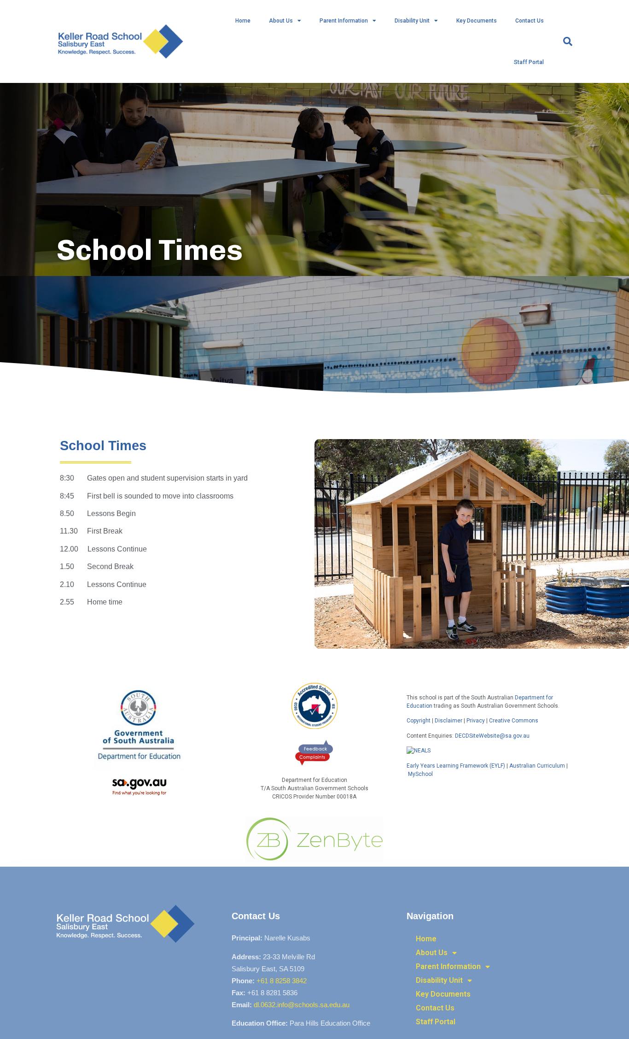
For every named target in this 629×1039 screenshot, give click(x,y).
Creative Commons (513, 720)
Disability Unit (412, 21)
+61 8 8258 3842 (281, 981)
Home (242, 21)
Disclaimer (448, 720)
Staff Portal (529, 62)
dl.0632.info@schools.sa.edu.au (301, 1005)
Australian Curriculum (537, 766)
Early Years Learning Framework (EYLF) (456, 766)
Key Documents (476, 21)
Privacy (475, 720)
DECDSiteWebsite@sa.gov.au (492, 736)
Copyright (419, 720)
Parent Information (344, 21)
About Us (281, 21)
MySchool (420, 774)
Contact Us (529, 21)
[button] (568, 41)
